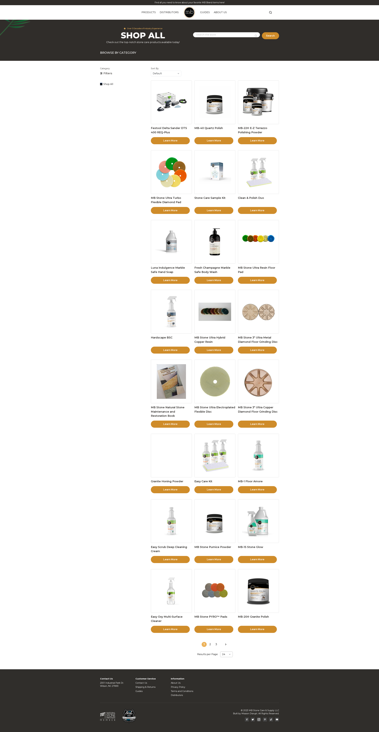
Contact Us (141, 683)
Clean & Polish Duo (251, 198)
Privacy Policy (178, 687)
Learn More (170, 140)
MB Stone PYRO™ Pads (210, 616)
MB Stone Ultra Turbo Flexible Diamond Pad (166, 200)
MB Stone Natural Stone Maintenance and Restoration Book (167, 412)
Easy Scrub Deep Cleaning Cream (169, 549)
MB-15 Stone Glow (250, 547)
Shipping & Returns (145, 687)
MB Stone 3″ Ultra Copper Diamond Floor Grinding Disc (258, 409)
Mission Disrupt (249, 713)
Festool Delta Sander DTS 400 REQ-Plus (169, 130)
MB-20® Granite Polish (253, 616)
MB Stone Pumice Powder (212, 547)
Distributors (177, 695)
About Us (175, 683)
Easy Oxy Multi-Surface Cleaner (167, 619)
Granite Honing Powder (167, 481)
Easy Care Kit (203, 481)
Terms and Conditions (182, 691)
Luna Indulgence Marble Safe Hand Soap (168, 270)
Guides (139, 691)
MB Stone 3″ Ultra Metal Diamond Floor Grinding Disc (258, 340)
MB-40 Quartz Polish (208, 128)
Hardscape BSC (161, 337)
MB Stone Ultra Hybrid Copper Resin (209, 340)
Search (270, 35)
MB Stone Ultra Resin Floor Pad (256, 270)
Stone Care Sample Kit (209, 198)
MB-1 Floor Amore (250, 481)
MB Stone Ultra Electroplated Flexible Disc (214, 409)
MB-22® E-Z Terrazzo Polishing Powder (252, 130)
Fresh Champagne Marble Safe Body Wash (212, 270)
